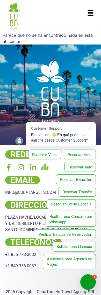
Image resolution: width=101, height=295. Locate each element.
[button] (90, 13)
